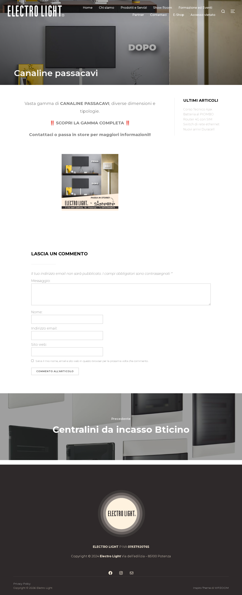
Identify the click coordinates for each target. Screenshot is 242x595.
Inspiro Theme (202, 588)
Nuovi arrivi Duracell (199, 129)
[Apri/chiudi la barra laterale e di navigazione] (234, 11)
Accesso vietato (203, 15)
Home (87, 7)
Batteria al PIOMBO (198, 114)
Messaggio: (40, 280)
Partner (138, 15)
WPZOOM (222, 588)
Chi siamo (106, 7)
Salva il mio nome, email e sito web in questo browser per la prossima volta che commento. (92, 361)
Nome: (36, 312)
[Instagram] (121, 573)
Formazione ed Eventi (195, 7)
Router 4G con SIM (197, 119)
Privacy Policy (21, 583)
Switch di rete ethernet (201, 124)
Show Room (162, 7)
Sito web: (39, 344)
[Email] (131, 573)
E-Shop (178, 15)
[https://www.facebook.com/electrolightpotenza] (110, 573)
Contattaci (158, 15)
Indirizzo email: (44, 328)
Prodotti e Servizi (134, 7)
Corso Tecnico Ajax (197, 109)
